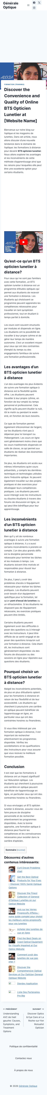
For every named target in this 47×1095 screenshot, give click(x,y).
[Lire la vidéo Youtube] (23, 242)
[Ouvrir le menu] (28, 5)
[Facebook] (34, 2)
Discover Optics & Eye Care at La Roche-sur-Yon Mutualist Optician (35, 1018)
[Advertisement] (23, 38)
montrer (20, 850)
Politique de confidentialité (23, 1046)
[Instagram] (34, 8)
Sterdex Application (27, 983)
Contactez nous (23, 1058)
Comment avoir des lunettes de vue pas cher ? (23, 958)
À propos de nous (23, 1070)
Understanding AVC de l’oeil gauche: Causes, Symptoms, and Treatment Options (12, 1020)
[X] (39, 2)
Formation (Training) (14, 84)
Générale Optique (28, 1086)
